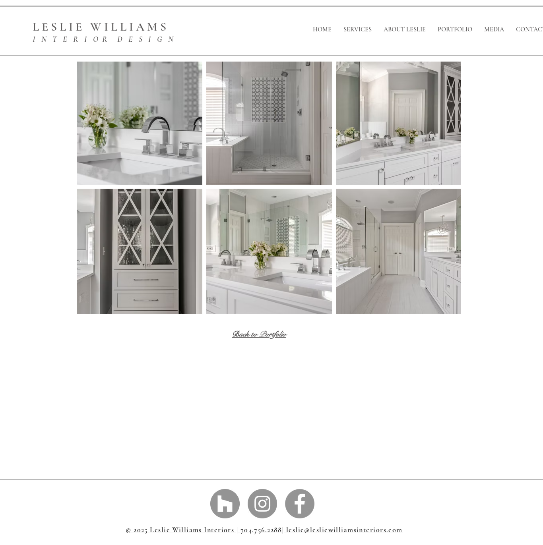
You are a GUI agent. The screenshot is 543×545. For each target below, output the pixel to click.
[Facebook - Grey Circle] (299, 503)
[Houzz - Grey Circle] (225, 503)
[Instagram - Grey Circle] (262, 503)
